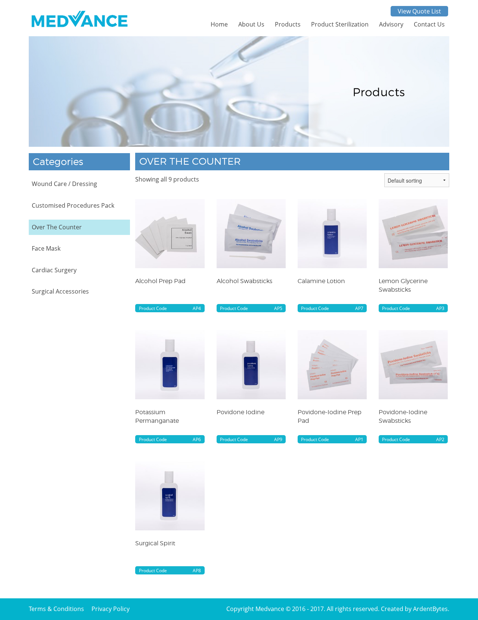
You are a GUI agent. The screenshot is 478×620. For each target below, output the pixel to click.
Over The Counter (57, 227)
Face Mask (46, 248)
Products (288, 24)
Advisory (391, 24)
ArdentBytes (430, 609)
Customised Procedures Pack (73, 205)
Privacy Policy (110, 609)
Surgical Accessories (60, 291)
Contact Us (429, 24)
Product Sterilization (340, 24)
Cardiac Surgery (54, 270)
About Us (251, 24)
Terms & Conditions (56, 609)
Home (219, 24)
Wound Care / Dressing (64, 184)
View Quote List (419, 11)
